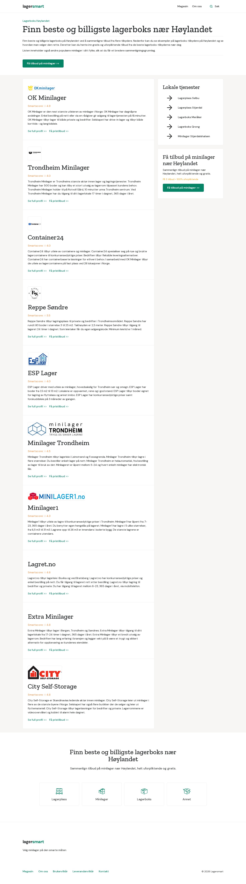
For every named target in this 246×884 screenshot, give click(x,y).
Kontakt (104, 871)
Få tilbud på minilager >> (43, 63)
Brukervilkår (60, 871)
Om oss (197, 6)
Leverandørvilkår (83, 871)
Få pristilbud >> (59, 131)
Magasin (182, 6)
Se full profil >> (37, 131)
